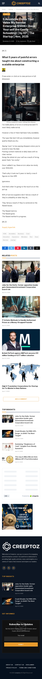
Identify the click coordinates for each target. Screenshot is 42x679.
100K (4, 233)
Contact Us (19, 664)
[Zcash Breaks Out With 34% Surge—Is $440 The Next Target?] (7, 434)
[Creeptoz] (21, 3)
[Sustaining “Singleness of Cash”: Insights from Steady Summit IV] (7, 447)
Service (5, 240)
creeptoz (18, 673)
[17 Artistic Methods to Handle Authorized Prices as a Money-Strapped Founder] (21, 306)
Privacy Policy (11, 667)
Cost (27, 233)
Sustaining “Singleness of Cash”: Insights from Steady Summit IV (25, 446)
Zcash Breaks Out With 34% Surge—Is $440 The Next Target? (25, 433)
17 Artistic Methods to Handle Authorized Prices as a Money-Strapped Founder (19, 321)
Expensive (15, 237)
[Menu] (3, 3)
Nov (31, 237)
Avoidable (12, 233)
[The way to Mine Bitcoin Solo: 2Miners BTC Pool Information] (7, 459)
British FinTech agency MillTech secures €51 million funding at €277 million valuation (20, 354)
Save (36, 237)
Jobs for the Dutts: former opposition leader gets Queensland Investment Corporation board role (20, 287)
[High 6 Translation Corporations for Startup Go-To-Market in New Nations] (21, 372)
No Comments (22, 41)
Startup (6, 14)
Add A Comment (21, 399)
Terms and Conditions (27, 667)
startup (13, 240)
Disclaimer (30, 664)
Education (6, 237)
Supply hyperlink (8, 227)
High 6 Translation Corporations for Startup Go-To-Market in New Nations (20, 387)
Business (21, 233)
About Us (9, 664)
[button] (21, 98)
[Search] (39, 3)
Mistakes (24, 237)
